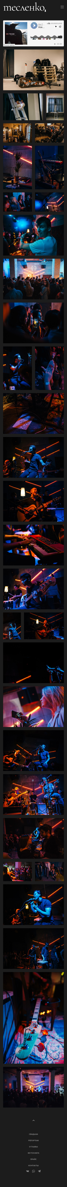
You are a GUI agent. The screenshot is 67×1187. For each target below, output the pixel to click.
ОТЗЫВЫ (33, 1147)
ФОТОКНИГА (33, 1153)
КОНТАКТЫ (33, 1165)
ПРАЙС (33, 1159)
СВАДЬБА (33, 1134)
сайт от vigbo (33, 1180)
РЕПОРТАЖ (33, 1140)
